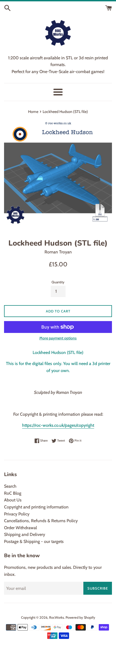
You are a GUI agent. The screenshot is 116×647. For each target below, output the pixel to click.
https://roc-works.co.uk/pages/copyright (58, 425)
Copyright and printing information (36, 507)
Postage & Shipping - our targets (34, 541)
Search (10, 486)
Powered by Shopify (80, 617)
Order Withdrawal (20, 527)
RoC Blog (12, 493)
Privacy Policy (16, 514)
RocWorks (56, 617)
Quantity (58, 282)
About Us (13, 500)
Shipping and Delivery (24, 534)
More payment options (58, 338)
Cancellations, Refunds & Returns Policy (41, 520)
